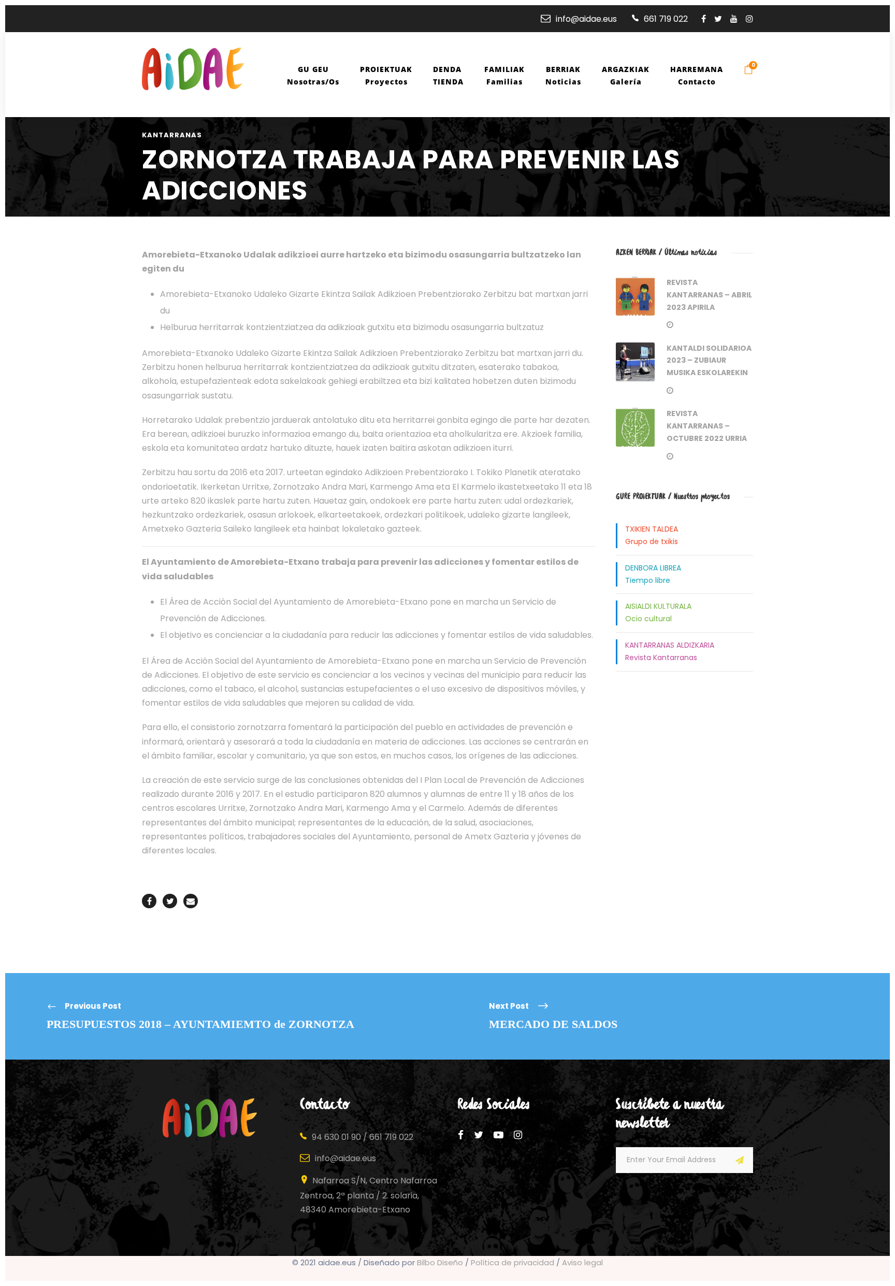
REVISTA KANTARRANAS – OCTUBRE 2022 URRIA (707, 426)
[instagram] (749, 19)
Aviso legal (582, 1262)
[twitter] (718, 19)
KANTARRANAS (172, 135)
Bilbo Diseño (440, 1262)
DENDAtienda (448, 75)
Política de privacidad (512, 1262)
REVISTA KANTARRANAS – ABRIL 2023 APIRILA (709, 294)
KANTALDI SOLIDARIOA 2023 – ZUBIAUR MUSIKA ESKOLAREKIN (709, 360)
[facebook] (703, 19)
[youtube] (734, 19)
